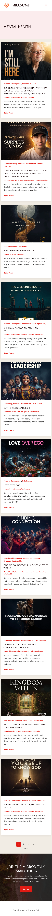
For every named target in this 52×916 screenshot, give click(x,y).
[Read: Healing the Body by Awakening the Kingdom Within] (26, 697)
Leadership (8, 404)
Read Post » (9, 112)
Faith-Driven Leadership (17, 408)
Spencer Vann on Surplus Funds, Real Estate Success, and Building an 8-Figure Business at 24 (25, 173)
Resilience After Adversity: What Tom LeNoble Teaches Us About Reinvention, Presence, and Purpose (25, 91)
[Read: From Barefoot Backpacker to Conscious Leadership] (26, 617)
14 (33, 844)
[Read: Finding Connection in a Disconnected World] (26, 535)
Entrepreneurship (10, 164)
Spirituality (23, 246)
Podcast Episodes (29, 84)
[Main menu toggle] (46, 5)
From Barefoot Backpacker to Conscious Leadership (21, 645)
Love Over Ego (12, 485)
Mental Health (9, 558)
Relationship (37, 404)
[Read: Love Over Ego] (26, 458)
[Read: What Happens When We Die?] (26, 223)
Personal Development (12, 84)
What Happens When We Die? (19, 250)
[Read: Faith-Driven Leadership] (26, 381)
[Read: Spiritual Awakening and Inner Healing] (26, 301)
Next (27, 848)
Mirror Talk (21, 5)
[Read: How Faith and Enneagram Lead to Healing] (26, 777)
